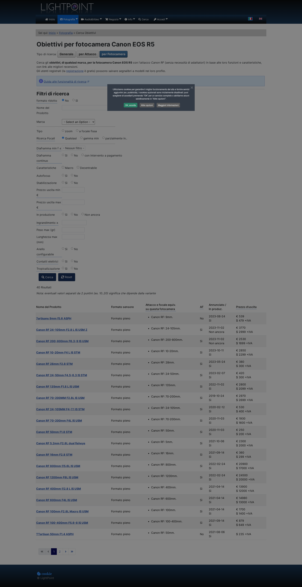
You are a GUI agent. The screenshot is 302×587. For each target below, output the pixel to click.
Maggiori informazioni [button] (168, 105)
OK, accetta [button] (130, 105)
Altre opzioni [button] (147, 105)
